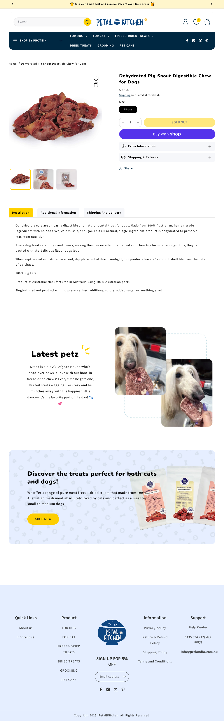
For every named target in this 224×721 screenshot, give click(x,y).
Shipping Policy (155, 652)
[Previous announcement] (12, 4)
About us (26, 628)
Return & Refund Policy (155, 640)
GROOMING (69, 670)
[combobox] (53, 21)
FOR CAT (68, 637)
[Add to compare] (96, 85)
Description (21, 213)
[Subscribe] (124, 677)
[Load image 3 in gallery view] (66, 179)
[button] (207, 22)
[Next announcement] (211, 4)
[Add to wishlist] (96, 78)
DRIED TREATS (69, 661)
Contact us (26, 637)
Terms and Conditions (155, 661)
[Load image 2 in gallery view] (43, 179)
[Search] (87, 22)
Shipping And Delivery (104, 213)
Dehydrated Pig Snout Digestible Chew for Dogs (53, 64)
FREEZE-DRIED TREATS (69, 649)
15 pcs (130, 110)
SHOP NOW (43, 519)
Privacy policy (155, 628)
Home (13, 64)
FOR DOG (69, 628)
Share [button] (128, 168)
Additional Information (58, 213)
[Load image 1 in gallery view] (20, 179)
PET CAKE (69, 680)
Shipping (125, 95)
